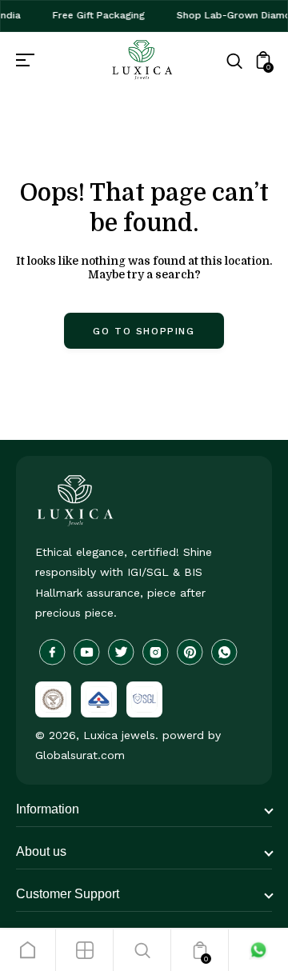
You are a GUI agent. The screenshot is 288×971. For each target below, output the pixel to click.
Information (47, 809)
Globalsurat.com (80, 755)
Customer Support (67, 894)
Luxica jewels (119, 735)
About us (41, 851)
